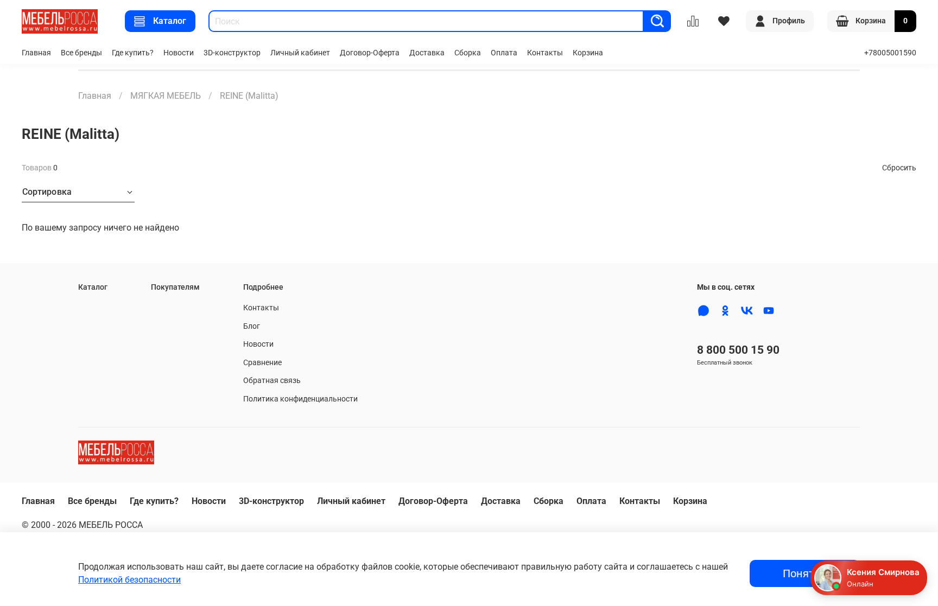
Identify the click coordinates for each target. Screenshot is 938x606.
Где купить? (133, 53)
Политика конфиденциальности (300, 399)
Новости (178, 53)
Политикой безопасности (129, 580)
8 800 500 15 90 (738, 349)
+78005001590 (890, 53)
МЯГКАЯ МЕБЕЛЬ (165, 96)
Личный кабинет (300, 53)
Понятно (805, 573)
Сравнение (262, 362)
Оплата (504, 53)
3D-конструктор (232, 53)
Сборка (467, 53)
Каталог (169, 21)
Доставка (427, 53)
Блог (251, 326)
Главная (36, 53)
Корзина (588, 53)
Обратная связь (272, 380)
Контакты (545, 53)
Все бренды (81, 53)
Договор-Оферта (370, 53)
